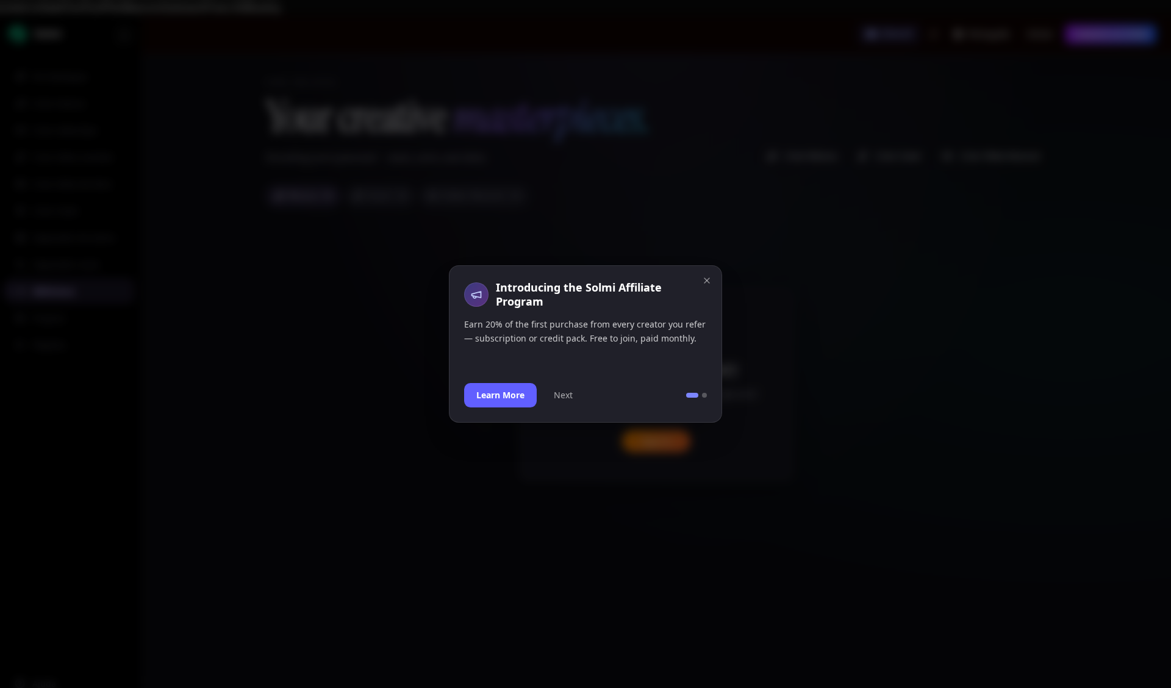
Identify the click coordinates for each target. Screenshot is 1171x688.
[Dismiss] (707, 280)
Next (563, 395)
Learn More (500, 395)
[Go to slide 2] (704, 395)
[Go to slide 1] (692, 395)
